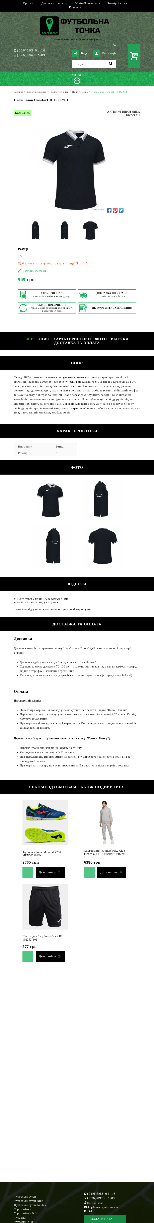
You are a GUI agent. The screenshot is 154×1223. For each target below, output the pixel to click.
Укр (108, 45)
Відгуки (120, 339)
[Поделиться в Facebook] (109, 210)
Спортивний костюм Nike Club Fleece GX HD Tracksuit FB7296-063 (105, 854)
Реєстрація (109, 53)
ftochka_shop (95, 1202)
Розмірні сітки (117, 3)
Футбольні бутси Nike (28, 1200)
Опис (43, 339)
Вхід (84, 53)
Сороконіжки (22, 1209)
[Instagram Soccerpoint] (90, 1211)
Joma (60, 446)
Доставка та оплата (54, 3)
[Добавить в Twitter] (121, 210)
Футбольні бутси (25, 1196)
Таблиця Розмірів (35, 270)
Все (29, 339)
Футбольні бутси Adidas (30, 1205)
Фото (101, 339)
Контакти (75, 7)
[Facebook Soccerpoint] (85, 1211)
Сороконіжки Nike (26, 1213)
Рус (114, 45)
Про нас (28, 3)
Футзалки (20, 1217)
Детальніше (47, 872)
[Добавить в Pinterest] (115, 210)
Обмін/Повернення (87, 3)
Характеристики (72, 339)
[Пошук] (110, 64)
